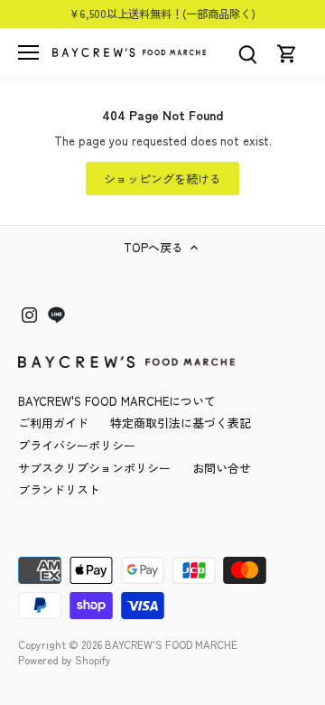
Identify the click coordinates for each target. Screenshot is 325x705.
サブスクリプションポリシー (94, 467)
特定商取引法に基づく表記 (180, 422)
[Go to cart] (287, 53)
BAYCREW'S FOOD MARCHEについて (117, 400)
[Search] (247, 53)
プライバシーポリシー (76, 445)
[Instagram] (29, 314)
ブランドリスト (59, 489)
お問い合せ (221, 467)
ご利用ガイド (53, 422)
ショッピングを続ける (162, 178)
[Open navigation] (28, 52)
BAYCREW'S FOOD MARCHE (171, 644)
